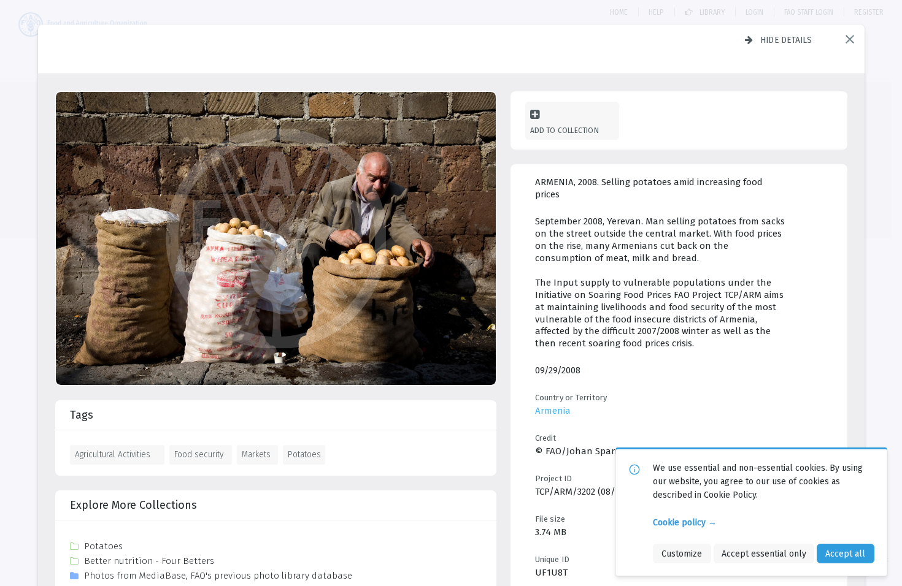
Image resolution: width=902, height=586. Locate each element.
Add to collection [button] (564, 130)
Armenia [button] (553, 410)
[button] (849, 39)
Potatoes (304, 454)
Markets (256, 454)
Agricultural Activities (112, 454)
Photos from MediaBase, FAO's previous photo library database (218, 575)
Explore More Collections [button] (133, 505)
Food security (198, 454)
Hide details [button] (786, 39)
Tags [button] (81, 415)
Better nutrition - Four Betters (149, 560)
